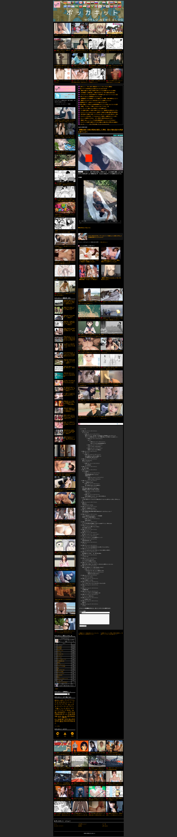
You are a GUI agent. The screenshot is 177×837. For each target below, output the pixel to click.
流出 (60, 717)
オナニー (65, 702)
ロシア (64, 710)
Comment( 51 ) (120, 424)
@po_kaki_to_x (104, 242)
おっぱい (60, 700)
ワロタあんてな (60, 654)
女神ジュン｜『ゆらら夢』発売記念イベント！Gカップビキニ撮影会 (96, 86)
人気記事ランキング (82, 824)
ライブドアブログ (60, 673)
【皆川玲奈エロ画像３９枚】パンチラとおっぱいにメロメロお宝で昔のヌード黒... (99, 114)
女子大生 (71, 712)
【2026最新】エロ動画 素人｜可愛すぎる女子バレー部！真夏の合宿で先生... (98, 92)
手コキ (65, 714)
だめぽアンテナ (60, 650)
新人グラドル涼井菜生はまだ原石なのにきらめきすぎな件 (93, 88)
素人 (63, 719)
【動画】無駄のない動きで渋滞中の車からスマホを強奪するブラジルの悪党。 (98, 90)
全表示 (56, 688)
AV (56, 700)
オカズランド (59, 655)
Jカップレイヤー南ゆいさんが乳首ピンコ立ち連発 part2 (93, 108)
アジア (67, 700)
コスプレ (64, 704)
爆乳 (73, 716)
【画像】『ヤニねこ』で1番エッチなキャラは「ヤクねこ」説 (94, 106)
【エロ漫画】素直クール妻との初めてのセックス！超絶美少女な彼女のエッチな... (99, 110)
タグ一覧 (104, 824)
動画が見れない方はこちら (84, 227)
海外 (64, 717)
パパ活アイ (59, 680)
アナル (72, 700)
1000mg (58, 662)
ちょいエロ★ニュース (61, 659)
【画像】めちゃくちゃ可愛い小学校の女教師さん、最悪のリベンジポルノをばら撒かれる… (112, 634)
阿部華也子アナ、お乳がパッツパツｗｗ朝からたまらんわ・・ (94, 102)
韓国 (65, 721)
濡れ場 (69, 716)
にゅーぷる (59, 657)
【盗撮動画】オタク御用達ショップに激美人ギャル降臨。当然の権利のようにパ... (99, 98)
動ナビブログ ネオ (60, 669)
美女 (70, 719)
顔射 (68, 721)
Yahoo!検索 (59, 648)
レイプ (58, 710)
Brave (58, 676)
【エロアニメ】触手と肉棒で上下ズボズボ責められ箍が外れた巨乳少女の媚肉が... (99, 122)
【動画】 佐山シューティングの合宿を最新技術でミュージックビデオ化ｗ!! (97, 120)
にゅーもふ (59, 652)
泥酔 (56, 716)
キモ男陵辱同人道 (60, 661)
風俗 (71, 721)
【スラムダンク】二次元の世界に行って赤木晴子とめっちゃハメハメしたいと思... (99, 94)
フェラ (62, 708)
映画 (73, 714)
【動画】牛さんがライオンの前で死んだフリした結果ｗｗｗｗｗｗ (95, 100)
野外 (57, 721)
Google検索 (59, 647)
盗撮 (59, 719)
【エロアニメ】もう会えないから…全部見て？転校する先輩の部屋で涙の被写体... (99, 112)
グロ (79, 135)
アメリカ (58, 702)
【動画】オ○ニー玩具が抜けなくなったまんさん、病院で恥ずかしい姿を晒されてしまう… (89, 634)
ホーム (55, 824)
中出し (69, 710)
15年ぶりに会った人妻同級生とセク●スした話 (91, 96)
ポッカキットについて (58, 825)
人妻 (58, 712)
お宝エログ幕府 (60, 671)
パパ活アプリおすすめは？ (62, 682)
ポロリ (68, 708)
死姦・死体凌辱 (120, 135)
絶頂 (66, 719)
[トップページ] (57, 4)
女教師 (57, 714)
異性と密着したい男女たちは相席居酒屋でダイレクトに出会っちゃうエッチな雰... (99, 104)
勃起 (61, 712)
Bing (58, 668)
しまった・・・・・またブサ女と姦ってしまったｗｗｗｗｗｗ (94, 124)
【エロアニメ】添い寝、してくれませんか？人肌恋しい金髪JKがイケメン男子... (99, 116)
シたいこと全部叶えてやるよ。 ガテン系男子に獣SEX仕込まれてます (97, 118)
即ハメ (65, 712)
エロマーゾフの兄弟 (61, 666)
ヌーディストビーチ (64, 706)
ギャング (115, 135)
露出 (61, 721)
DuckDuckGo (59, 675)
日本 (70, 714)
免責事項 (80, 825)
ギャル (58, 704)
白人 (56, 719)
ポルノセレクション (61, 664)
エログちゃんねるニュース (62, 678)
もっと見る (57, 726)
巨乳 (61, 714)
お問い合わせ (105, 825)
